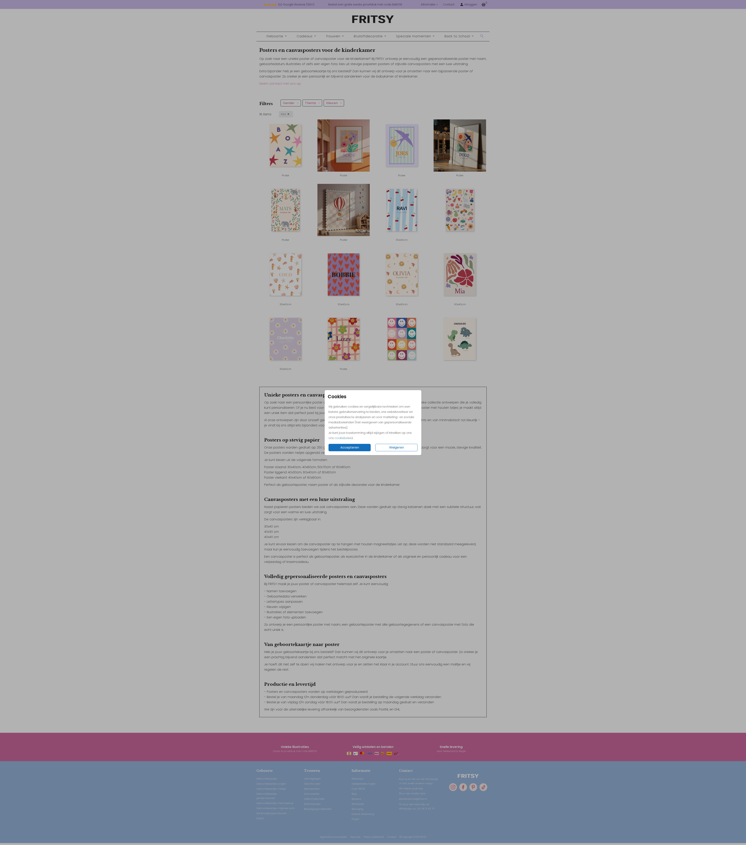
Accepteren (349, 447)
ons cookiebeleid (341, 438)
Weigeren (396, 447)
